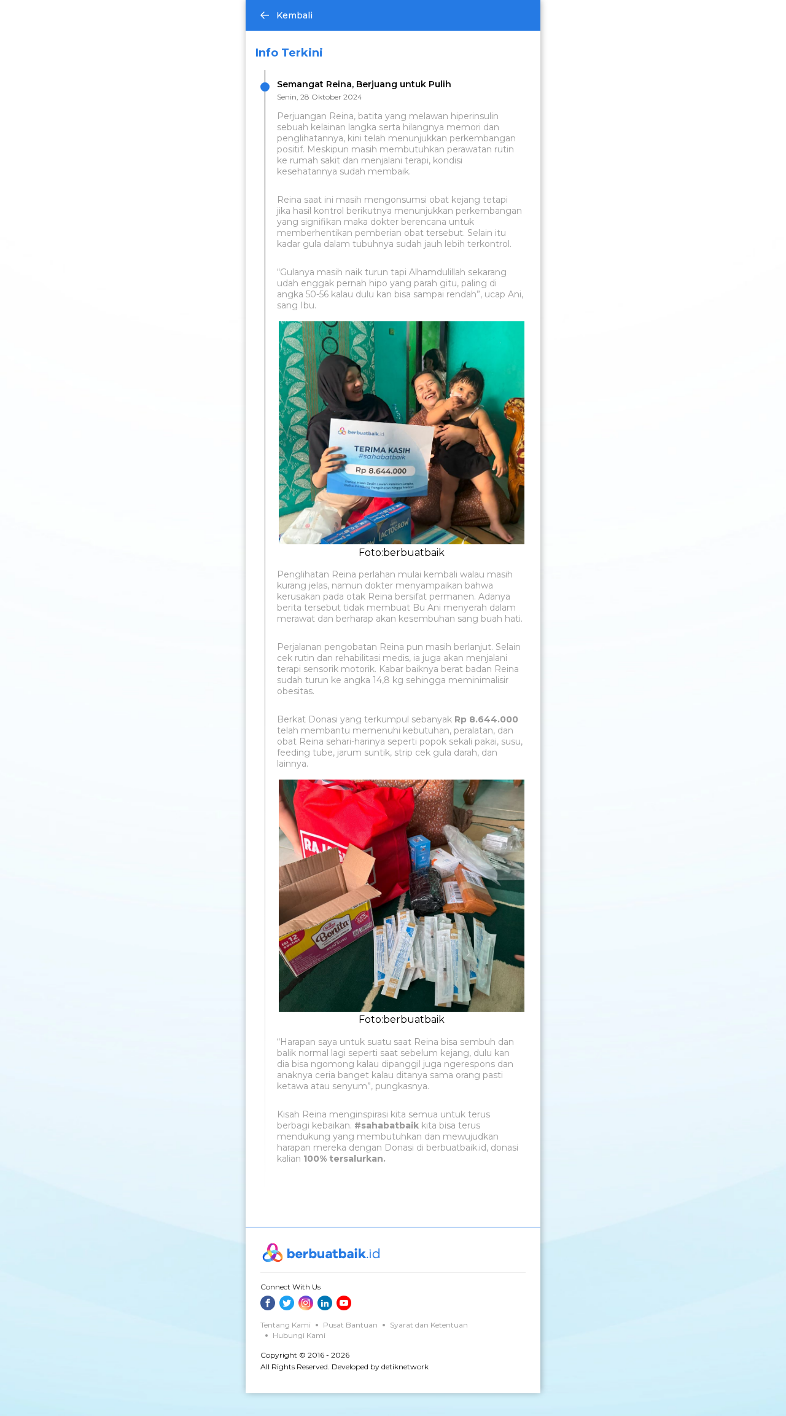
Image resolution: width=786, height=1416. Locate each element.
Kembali (294, 15)
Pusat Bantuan (350, 1324)
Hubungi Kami (299, 1335)
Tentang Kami (285, 1324)
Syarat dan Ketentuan (429, 1324)
